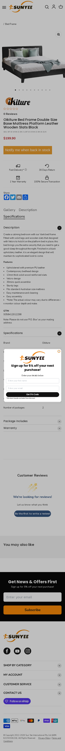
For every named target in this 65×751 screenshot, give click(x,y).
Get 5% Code (32, 394)
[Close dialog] (59, 351)
